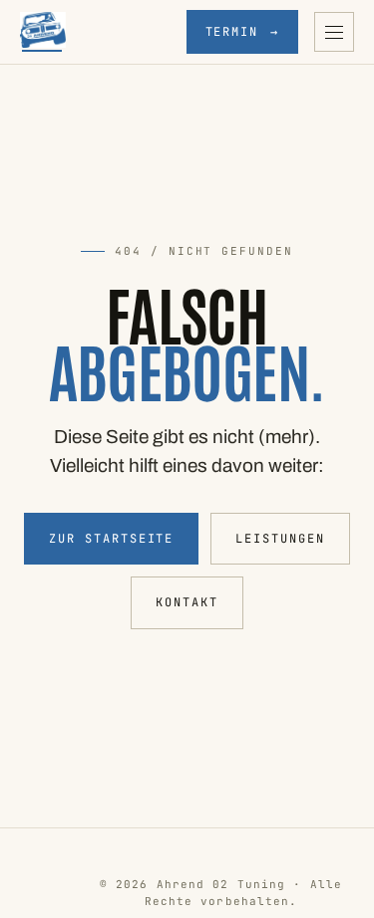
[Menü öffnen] (334, 32)
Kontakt (186, 602)
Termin (242, 32)
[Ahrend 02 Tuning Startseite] (43, 32)
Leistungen (279, 539)
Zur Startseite (111, 539)
